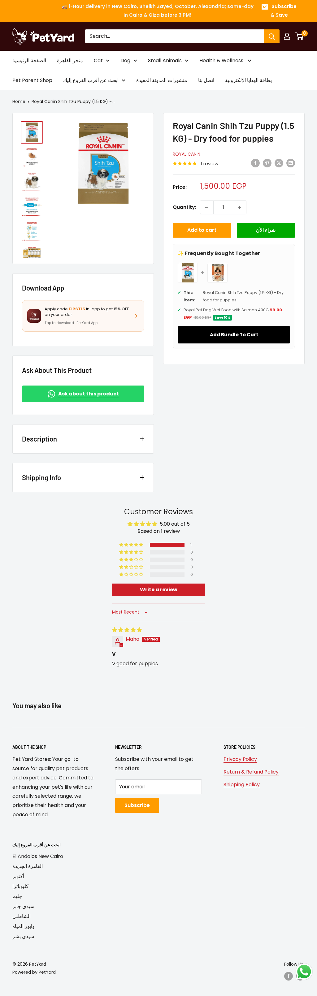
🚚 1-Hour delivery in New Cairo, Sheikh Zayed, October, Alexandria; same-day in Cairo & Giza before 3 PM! (158, 10)
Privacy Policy (240, 759)
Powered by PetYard (34, 972)
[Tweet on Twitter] (279, 163)
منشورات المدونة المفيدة (161, 80)
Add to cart (201, 230)
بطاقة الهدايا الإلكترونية (248, 80)
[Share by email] (290, 163)
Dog (125, 60)
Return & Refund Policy (251, 771)
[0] (299, 36)
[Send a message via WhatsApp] (304, 971)
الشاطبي (21, 916)
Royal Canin (186, 154)
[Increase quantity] (239, 207)
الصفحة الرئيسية (29, 60)
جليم (17, 896)
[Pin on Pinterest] (267, 163)
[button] (131, 545)
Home (18, 101)
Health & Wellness (222, 60)
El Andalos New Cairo (37, 856)
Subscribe (137, 805)
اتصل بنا (206, 80)
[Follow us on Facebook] (288, 976)
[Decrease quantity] (206, 207)
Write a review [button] (158, 589)
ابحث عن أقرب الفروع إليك (91, 80)
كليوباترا (20, 886)
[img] (127, 629)
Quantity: (184, 207)
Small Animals (165, 60)
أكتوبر (18, 876)
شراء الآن (266, 230)
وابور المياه (23, 926)
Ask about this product (88, 393)
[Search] (272, 36)
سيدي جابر (23, 906)
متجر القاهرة (70, 60)
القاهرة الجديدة (27, 866)
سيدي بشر (23, 936)
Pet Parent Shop (32, 80)
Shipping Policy (242, 784)
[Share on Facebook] (255, 163)
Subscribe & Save (284, 10)
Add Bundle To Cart (234, 334)
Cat (98, 60)
